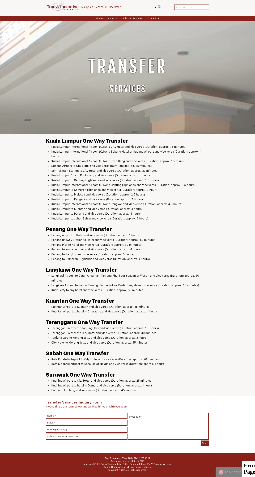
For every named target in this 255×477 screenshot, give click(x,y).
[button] (132, 18)
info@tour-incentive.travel (137, 467)
